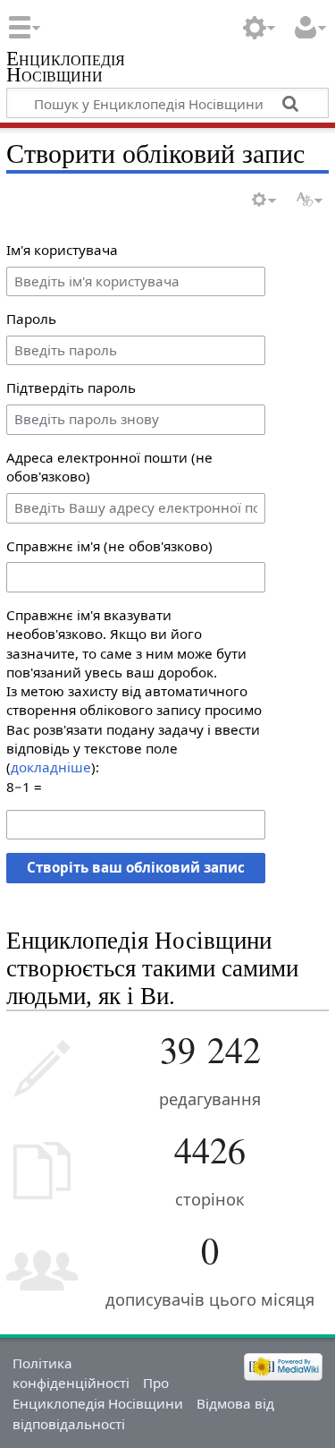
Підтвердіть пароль (71, 387)
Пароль (31, 319)
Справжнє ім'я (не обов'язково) (109, 546)
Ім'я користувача (62, 250)
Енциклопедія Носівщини (65, 68)
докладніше (51, 767)
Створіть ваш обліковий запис (136, 867)
